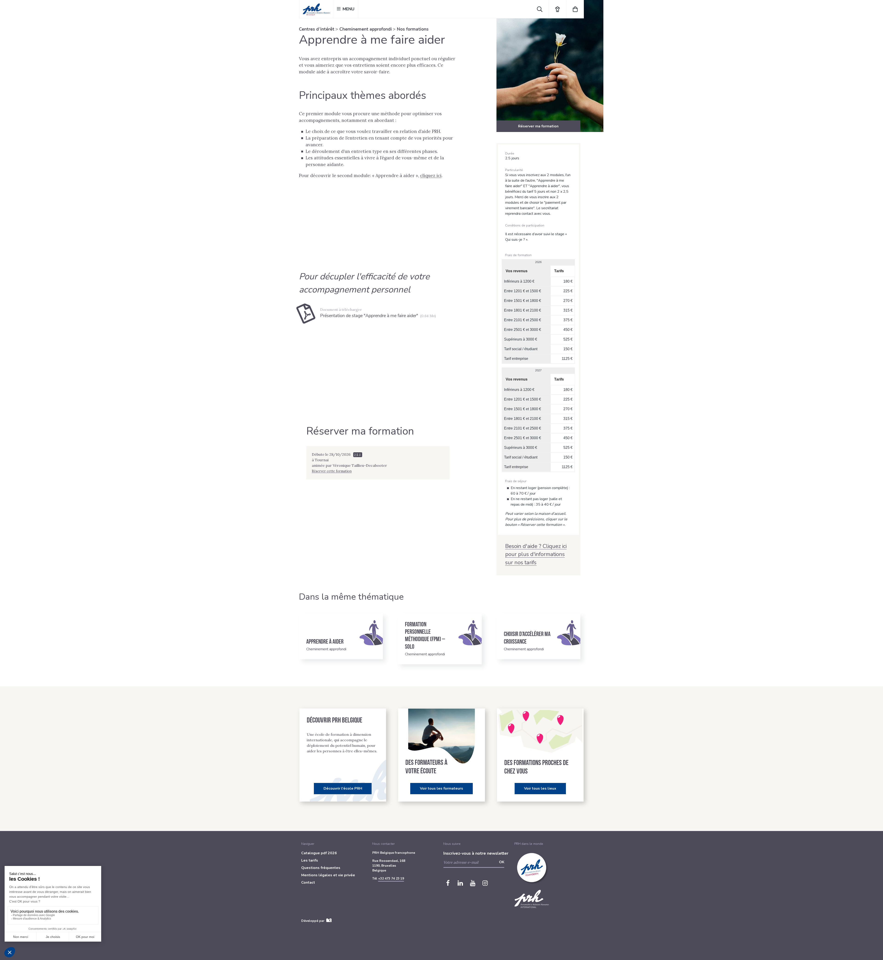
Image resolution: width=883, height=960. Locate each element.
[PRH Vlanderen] (531, 887)
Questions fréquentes (320, 867)
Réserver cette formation (332, 471)
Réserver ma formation (538, 126)
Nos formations (413, 29)
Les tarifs (309, 860)
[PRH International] (531, 910)
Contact (308, 882)
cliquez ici (431, 175)
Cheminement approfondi (365, 29)
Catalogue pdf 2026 (319, 853)
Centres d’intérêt (316, 29)
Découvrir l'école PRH (343, 788)
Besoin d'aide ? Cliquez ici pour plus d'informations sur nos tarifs (536, 554)
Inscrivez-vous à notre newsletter (475, 853)
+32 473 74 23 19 (391, 878)
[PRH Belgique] (316, 9)
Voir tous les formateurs (441, 788)
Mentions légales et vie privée (328, 875)
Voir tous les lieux (540, 788)
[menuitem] (335, 854)
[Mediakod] (328, 921)
